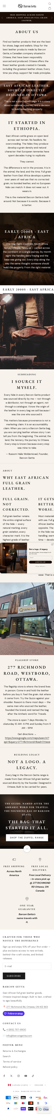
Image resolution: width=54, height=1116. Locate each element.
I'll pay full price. (40, 566)
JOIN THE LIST (40, 562)
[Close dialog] (52, 544)
